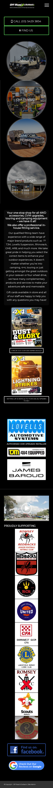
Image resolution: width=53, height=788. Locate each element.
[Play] (6, 519)
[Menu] (45, 5)
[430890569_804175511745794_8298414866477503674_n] (26, 327)
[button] (26, 508)
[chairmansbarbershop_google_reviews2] (26, 765)
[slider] (21, 519)
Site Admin (32, 784)
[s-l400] (26, 375)
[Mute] (47, 519)
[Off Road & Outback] (22, 5)
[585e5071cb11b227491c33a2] (26, 749)
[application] (26, 508)
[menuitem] (45, 5)
